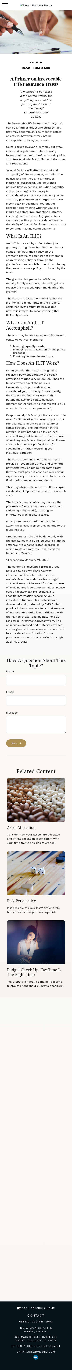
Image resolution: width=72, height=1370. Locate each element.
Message (12, 712)
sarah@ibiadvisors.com (36, 1351)
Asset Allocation (21, 827)
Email (10, 692)
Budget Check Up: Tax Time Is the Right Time (34, 972)
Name (10, 671)
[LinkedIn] (35, 1357)
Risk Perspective (21, 901)
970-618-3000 (42, 1321)
